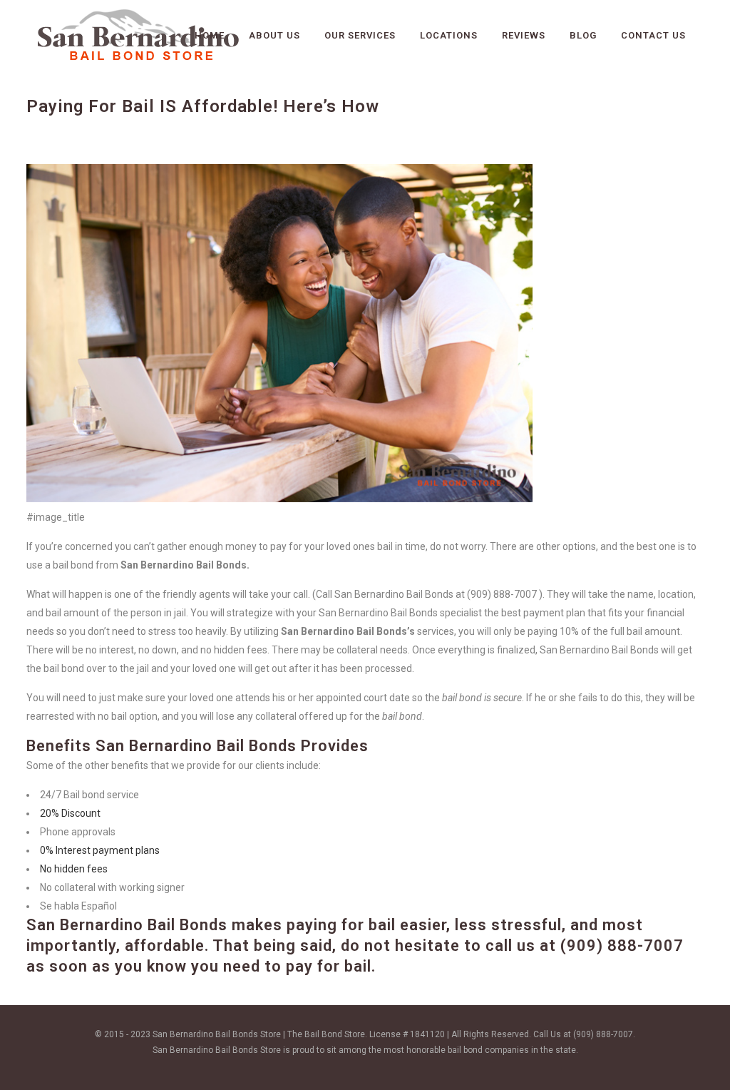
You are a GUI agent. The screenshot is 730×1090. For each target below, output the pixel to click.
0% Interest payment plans (100, 850)
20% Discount (70, 813)
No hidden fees (74, 869)
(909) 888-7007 (622, 945)
